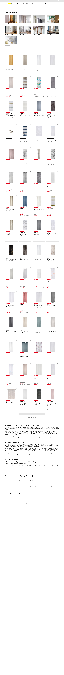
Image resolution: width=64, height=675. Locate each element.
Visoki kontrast (55, 0)
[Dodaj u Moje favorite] (16, 54)
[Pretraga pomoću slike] (45, 3)
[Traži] (17, 3)
